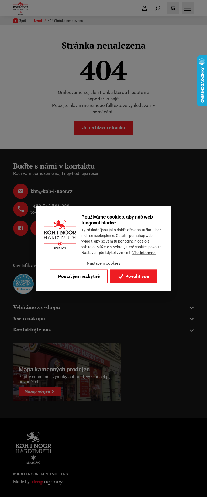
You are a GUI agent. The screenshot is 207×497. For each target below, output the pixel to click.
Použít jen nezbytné (79, 276)
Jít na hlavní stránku (103, 127)
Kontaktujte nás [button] (32, 330)
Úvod (38, 21)
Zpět (22, 21)
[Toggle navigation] (158, 8)
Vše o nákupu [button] (29, 318)
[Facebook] (20, 228)
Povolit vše (136, 276)
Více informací (144, 252)
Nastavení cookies (103, 263)
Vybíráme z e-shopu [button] (36, 307)
